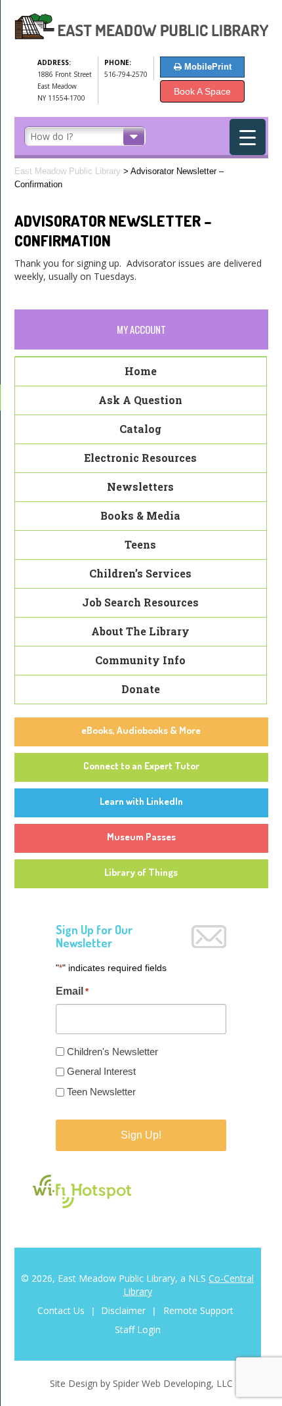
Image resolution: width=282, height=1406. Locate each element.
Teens (140, 544)
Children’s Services (140, 573)
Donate (140, 689)
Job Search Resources (140, 602)
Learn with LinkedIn (141, 801)
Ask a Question (140, 400)
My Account (141, 329)
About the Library (140, 631)
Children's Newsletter (112, 1051)
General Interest (101, 1071)
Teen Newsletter (101, 1091)
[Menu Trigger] (248, 137)
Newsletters (140, 486)
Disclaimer (124, 1310)
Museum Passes (141, 836)
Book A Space (202, 91)
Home (141, 371)
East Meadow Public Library (67, 171)
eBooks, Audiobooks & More (141, 730)
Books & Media (140, 515)
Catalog (140, 429)
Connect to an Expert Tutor (141, 766)
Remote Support (198, 1310)
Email (72, 991)
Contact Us (62, 1310)
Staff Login (138, 1329)
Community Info (140, 660)
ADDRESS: (54, 62)
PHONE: (117, 62)
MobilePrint (207, 67)
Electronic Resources (140, 458)
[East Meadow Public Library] (141, 36)
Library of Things (141, 872)
